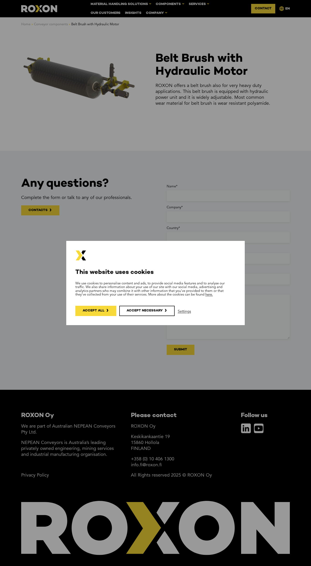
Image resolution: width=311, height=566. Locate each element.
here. (209, 294)
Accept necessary (145, 310)
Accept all (94, 310)
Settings (184, 312)
